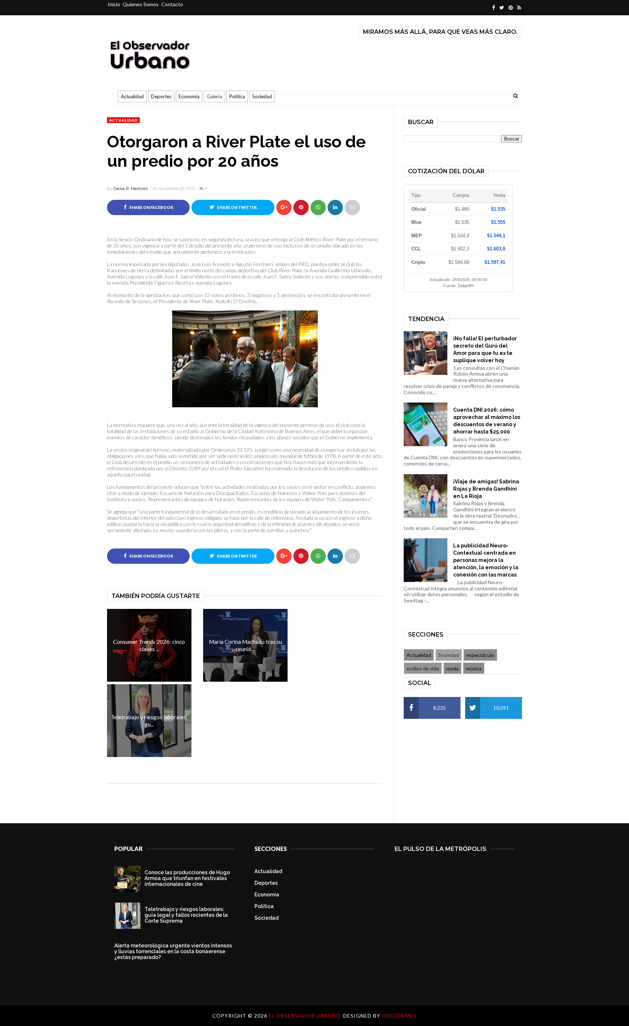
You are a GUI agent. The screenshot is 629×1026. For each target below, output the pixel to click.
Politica (237, 96)
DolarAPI (466, 286)
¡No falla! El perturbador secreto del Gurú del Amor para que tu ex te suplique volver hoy (485, 349)
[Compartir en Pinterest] (352, 207)
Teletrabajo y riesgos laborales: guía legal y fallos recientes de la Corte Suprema (186, 915)
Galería (214, 96)
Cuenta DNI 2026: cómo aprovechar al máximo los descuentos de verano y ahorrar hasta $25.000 (486, 421)
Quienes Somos (141, 4)
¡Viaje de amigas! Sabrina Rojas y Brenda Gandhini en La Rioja (486, 489)
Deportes (161, 96)
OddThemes (399, 1016)
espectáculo (480, 655)
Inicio (114, 4)
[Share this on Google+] (284, 207)
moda (452, 668)
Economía (189, 96)
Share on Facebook (150, 207)
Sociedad (262, 96)
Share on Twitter (236, 207)
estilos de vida (423, 668)
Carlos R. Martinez (131, 188)
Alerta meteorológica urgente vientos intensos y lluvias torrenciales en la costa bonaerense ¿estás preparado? (173, 951)
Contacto (172, 4)
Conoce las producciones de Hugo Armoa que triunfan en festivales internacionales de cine (187, 878)
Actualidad (132, 96)
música (474, 668)
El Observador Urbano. (306, 1016)
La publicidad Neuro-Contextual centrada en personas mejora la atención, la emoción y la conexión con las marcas (485, 560)
